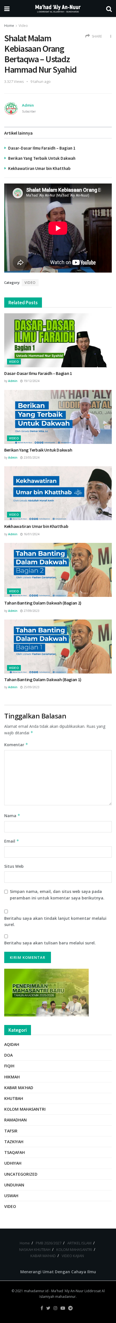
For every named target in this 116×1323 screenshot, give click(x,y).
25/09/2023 (31, 687)
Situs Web (14, 866)
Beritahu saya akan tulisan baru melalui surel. (50, 943)
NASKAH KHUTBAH (34, 1249)
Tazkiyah (13, 1141)
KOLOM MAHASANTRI (74, 1249)
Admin (28, 105)
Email (11, 841)
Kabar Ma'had (18, 1087)
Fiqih (9, 1066)
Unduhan (14, 1185)
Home (9, 25)
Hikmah (12, 1077)
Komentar (16, 744)
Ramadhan (15, 1120)
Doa (8, 1055)
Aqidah (11, 1044)
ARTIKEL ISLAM (79, 1243)
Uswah (11, 1195)
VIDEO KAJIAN (73, 1255)
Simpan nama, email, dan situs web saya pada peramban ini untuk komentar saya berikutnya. (57, 894)
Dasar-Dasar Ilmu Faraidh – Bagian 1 (41, 148)
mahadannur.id (36, 1291)
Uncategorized (20, 1174)
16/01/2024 (31, 534)
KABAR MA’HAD (43, 1255)
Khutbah (13, 1098)
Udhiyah (12, 1163)
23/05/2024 (31, 457)
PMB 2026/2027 (48, 1243)
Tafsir (10, 1131)
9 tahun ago (40, 81)
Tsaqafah (14, 1152)
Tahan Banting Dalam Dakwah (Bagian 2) (42, 603)
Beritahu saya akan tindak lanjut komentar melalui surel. (55, 921)
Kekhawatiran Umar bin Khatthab (39, 168)
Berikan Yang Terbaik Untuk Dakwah (41, 158)
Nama (12, 815)
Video (23, 25)
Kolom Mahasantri (25, 1109)
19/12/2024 (31, 381)
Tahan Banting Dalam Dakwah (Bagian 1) (42, 679)
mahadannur (65, 1296)
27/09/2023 (31, 611)
